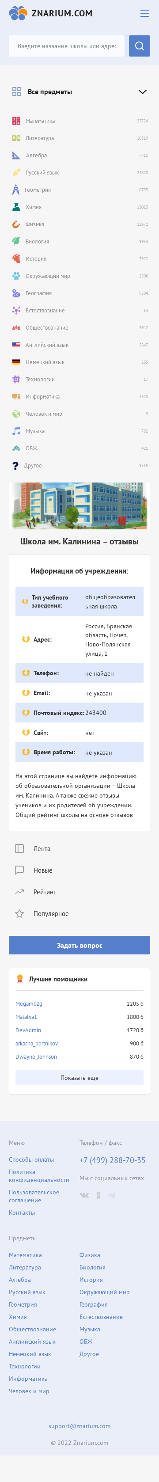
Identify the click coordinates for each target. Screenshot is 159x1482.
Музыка (90, 1329)
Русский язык (27, 1292)
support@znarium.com (79, 1426)
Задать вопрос (79, 945)
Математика (25, 1255)
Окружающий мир (105, 1292)
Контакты (22, 1212)
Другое (89, 1354)
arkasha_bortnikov (36, 1043)
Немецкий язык (30, 1354)
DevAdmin (28, 1030)
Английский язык (32, 1341)
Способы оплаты (31, 1159)
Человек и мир (29, 1391)
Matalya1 (26, 1017)
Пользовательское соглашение (34, 1196)
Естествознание (101, 1317)
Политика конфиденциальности (39, 1176)
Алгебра (20, 1280)
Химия (18, 1317)
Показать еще (79, 1078)
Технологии (25, 1366)
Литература (25, 1267)
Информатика (28, 1379)
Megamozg (28, 1003)
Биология (93, 1267)
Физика (90, 1255)
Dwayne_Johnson (36, 1056)
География (94, 1304)
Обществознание (32, 1329)
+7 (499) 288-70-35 (113, 1160)
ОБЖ (86, 1341)
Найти (139, 46)
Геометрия (23, 1304)
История (91, 1280)
